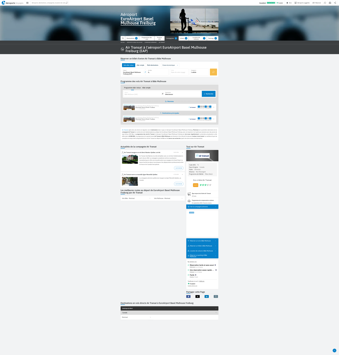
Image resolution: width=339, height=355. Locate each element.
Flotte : (191, 169)
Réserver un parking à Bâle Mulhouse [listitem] (198, 255)
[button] (177, 65)
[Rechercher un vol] (213, 72)
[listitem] (137, 198)
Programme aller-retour (132, 88)
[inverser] (145, 72)
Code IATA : (193, 165)
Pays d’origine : (194, 167)
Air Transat (125, 130)
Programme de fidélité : (196, 174)
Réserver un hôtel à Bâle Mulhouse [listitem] (201, 246)
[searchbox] (50, 3)
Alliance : (192, 172)
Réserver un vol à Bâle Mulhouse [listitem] (200, 241)
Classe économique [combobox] (168, 65)
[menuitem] (12, 3)
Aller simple (146, 88)
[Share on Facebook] (188, 296)
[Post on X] (197, 296)
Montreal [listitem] (125, 317)
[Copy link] (216, 296)
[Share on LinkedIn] (207, 296)
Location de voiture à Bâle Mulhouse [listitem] (201, 251)
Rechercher (209, 94)
